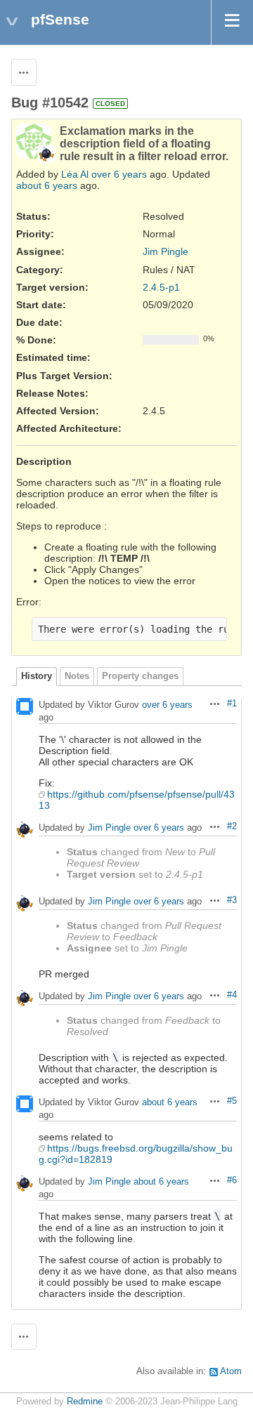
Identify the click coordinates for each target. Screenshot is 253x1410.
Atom (231, 1371)
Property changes (140, 676)
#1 (232, 704)
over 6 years (119, 174)
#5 (232, 1101)
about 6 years (46, 185)
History (36, 676)
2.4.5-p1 (161, 287)
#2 (232, 826)
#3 (232, 900)
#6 (232, 1180)
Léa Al (75, 174)
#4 (232, 995)
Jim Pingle (165, 251)
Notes (77, 676)
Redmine (85, 1401)
